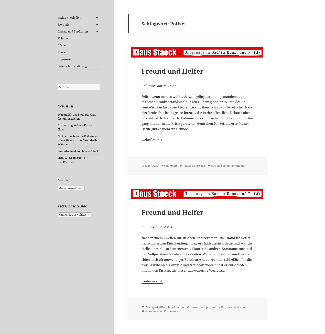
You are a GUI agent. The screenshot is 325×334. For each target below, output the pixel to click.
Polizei (187, 166)
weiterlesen (152, 140)
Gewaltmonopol (200, 307)
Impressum (65, 59)
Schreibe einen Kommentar (228, 166)
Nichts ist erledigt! (69, 17)
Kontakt (63, 52)
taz (203, 166)
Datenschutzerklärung (72, 66)
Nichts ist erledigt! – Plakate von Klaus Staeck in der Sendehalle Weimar (78, 140)
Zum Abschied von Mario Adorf (78, 151)
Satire (196, 166)
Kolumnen (64, 38)
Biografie (64, 24)
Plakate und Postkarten (73, 31)
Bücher (62, 45)
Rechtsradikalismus (233, 307)
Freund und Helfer (172, 70)
